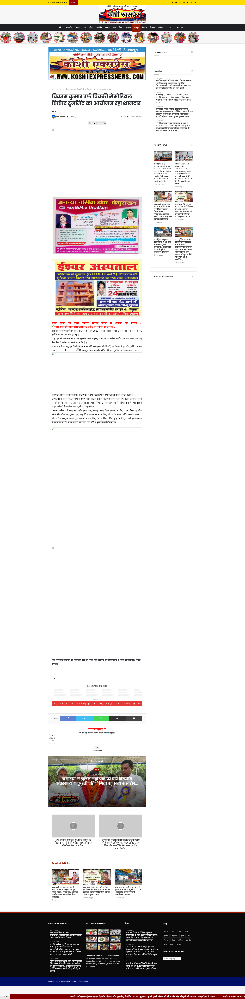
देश (85, 27)
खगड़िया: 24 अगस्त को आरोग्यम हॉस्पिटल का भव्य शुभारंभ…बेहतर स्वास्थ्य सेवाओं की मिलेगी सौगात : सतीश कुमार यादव (96, 891)
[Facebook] (172, 2)
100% (53, 743)
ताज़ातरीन (69, 27)
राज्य (77, 27)
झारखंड (166, 936)
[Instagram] (184, 2)
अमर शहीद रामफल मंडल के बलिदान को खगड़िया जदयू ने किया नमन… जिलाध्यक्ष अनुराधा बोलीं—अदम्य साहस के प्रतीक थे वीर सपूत (65, 892)
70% (53, 741)
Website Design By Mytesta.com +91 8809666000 (68, 981)
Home (56, 89)
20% (53, 735)
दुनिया (91, 27)
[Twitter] (176, 2)
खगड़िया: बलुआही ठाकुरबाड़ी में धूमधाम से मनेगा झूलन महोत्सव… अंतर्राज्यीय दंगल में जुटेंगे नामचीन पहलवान (128, 891)
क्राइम (107, 27)
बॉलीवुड (160, 27)
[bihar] (122, 14)
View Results (97, 751)
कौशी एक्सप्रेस (60, 117)
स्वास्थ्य (128, 27)
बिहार (173, 940)
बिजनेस (152, 27)
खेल (114, 27)
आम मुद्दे (136, 27)
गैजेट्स (144, 27)
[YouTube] (180, 2)
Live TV (170, 27)
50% (53, 738)
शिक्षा (120, 27)
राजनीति (99, 27)
